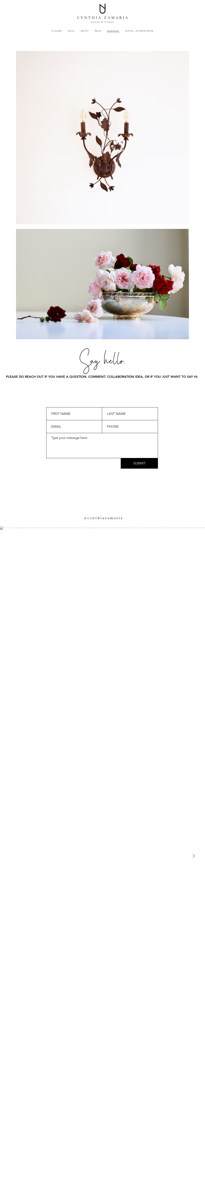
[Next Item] (194, 856)
